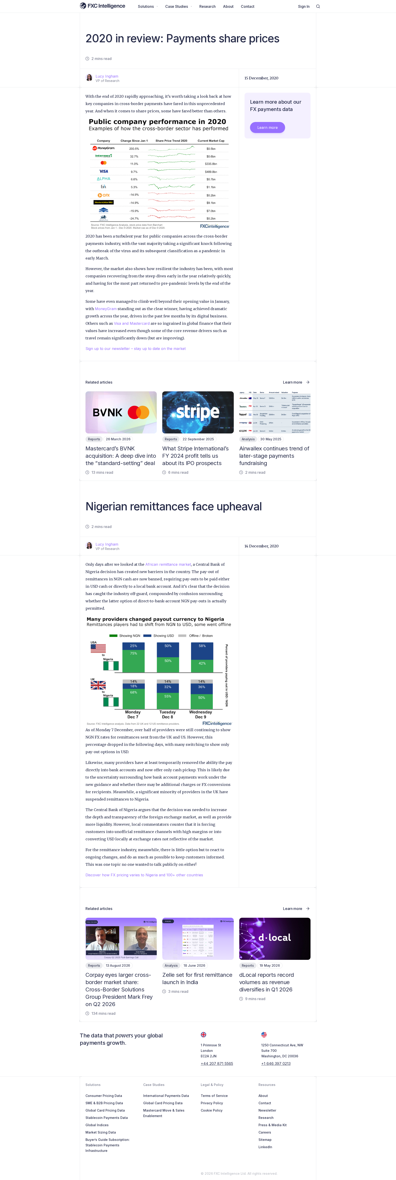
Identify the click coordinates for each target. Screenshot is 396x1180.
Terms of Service (214, 1096)
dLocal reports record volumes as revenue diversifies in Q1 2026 (266, 982)
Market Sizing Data (100, 1132)
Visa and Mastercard (132, 323)
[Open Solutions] (157, 6)
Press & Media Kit (272, 1125)
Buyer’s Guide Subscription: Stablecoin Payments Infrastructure (107, 1145)
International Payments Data (166, 1096)
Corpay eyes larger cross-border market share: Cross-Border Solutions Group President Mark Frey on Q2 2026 (119, 989)
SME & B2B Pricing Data (104, 1103)
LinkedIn (265, 1147)
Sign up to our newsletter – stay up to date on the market (135, 348)
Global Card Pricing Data (105, 1110)
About (263, 1096)
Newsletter (267, 1110)
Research (266, 1118)
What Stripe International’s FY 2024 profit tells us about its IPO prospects (195, 455)
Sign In (304, 6)
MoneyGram (106, 308)
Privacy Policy (212, 1103)
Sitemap (265, 1140)
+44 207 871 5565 (217, 1063)
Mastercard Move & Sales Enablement (163, 1113)
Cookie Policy (212, 1110)
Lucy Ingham (107, 76)
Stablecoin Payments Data (106, 1118)
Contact (264, 1103)
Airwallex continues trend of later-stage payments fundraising (274, 455)
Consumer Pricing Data (103, 1096)
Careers (264, 1132)
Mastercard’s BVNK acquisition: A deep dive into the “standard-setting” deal (120, 455)
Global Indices (97, 1125)
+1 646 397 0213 (276, 1063)
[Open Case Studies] (191, 6)
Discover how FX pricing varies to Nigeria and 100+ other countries (144, 875)
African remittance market (168, 564)
